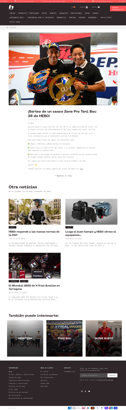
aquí (81, 169)
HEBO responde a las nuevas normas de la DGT (34, 233)
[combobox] (18, 27)
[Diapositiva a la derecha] (115, 315)
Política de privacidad (18, 392)
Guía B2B (44, 386)
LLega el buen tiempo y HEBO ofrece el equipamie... (90, 233)
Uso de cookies (15, 395)
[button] (95, 13)
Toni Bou (64, 338)
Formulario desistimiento (19, 380)
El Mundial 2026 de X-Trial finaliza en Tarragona (34, 287)
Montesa (25, 338)
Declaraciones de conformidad (21, 398)
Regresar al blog (64, 176)
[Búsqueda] (7, 27)
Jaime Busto (103, 338)
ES (72, 7)
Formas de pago (15, 377)
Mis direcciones (47, 377)
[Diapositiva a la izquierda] (111, 315)
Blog (10, 371)
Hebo (14, 408)
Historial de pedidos (49, 374)
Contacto (44, 380)
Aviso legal (13, 389)
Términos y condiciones (18, 383)
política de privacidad (105, 379)
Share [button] (32, 123)
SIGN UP (112, 375)
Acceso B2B (45, 383)
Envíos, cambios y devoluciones (21, 374)
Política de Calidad (17, 386)
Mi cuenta (44, 371)
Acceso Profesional (118, 8)
